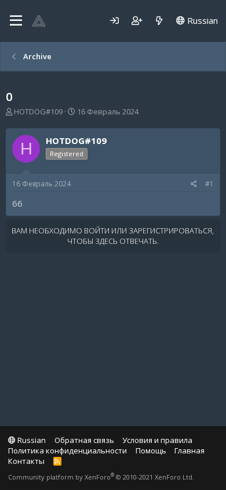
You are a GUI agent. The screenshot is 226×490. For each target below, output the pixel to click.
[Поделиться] (194, 184)
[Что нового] (159, 20)
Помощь (151, 450)
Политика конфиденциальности (67, 450)
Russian (201, 20)
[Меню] (16, 21)
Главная (189, 450)
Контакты (26, 461)
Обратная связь (84, 440)
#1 (209, 184)
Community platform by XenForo (101, 477)
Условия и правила (157, 440)
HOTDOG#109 (38, 111)
